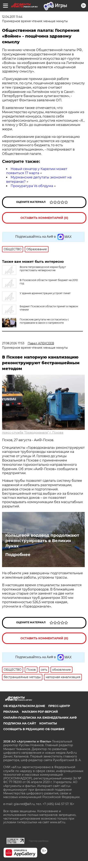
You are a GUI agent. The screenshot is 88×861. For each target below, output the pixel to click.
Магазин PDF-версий (40, 712)
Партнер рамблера (38, 841)
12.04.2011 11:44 (12, 17)
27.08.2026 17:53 (13, 343)
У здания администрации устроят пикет (45, 293)
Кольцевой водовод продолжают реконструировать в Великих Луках (42, 540)
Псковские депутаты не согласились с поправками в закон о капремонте (44, 321)
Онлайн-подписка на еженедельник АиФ (40, 717)
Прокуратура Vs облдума (32, 186)
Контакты (48, 723)
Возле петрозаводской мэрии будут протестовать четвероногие (43, 268)
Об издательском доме (24, 706)
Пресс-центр (59, 706)
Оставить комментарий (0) (44, 218)
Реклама (11, 712)
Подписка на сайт (19, 723)
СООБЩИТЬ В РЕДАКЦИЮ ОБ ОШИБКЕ (33, 729)
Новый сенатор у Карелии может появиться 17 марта (36, 171)
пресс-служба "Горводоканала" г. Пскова (32, 432)
